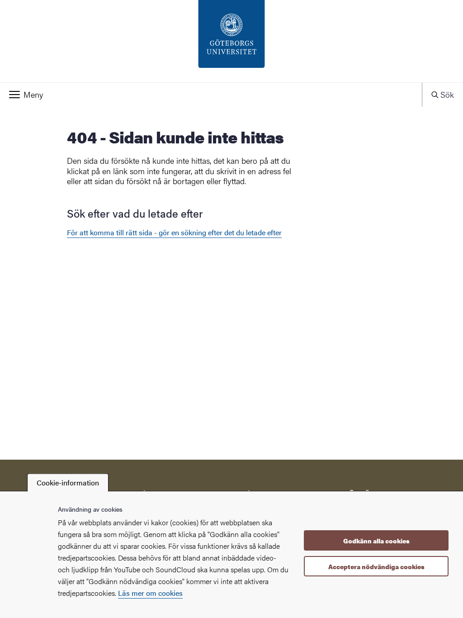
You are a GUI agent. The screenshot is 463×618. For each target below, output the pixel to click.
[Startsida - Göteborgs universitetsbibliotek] (231, 41)
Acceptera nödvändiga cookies (376, 566)
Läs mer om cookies (150, 593)
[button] (211, 94)
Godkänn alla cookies (376, 540)
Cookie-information (68, 482)
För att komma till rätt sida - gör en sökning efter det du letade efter (174, 232)
